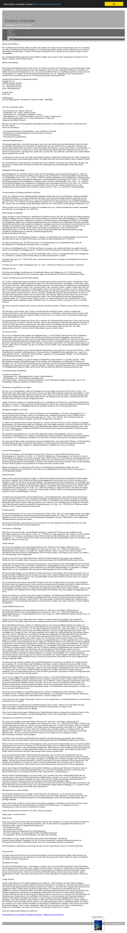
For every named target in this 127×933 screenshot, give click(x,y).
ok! (114, 3)
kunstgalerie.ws (10, 25)
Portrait (10, 32)
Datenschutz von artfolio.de (54, 915)
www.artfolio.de (117, 923)
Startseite (10, 30)
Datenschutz (11, 37)
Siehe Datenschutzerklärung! (47, 4)
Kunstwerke (11, 34)
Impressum (11, 36)
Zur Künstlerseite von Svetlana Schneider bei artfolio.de (22, 915)
